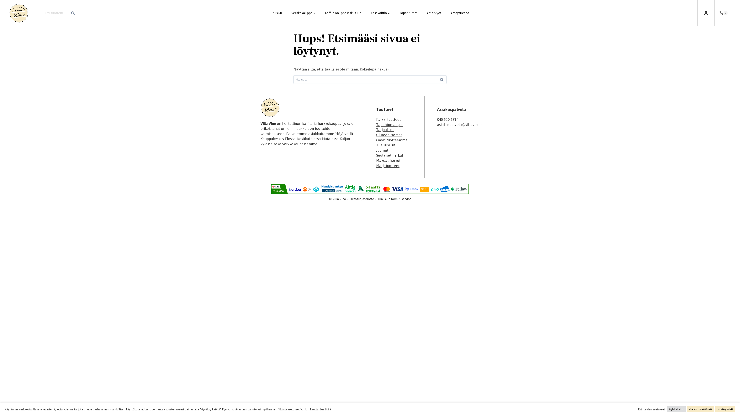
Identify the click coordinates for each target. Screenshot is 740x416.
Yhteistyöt (434, 13)
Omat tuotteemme (392, 140)
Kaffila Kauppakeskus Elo (343, 13)
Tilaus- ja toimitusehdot (394, 199)
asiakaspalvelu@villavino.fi (459, 124)
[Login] (706, 13)
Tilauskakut (385, 145)
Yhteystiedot (460, 13)
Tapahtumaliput (389, 124)
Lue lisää (325, 409)
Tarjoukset (385, 129)
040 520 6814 (447, 119)
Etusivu (276, 13)
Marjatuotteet (387, 166)
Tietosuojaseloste (361, 199)
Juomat (382, 150)
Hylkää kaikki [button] (676, 409)
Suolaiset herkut (389, 155)
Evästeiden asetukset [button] (651, 409)
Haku (74, 13)
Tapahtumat (408, 13)
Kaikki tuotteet (388, 119)
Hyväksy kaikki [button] (725, 409)
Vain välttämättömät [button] (700, 409)
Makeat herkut (388, 160)
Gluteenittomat (389, 135)
